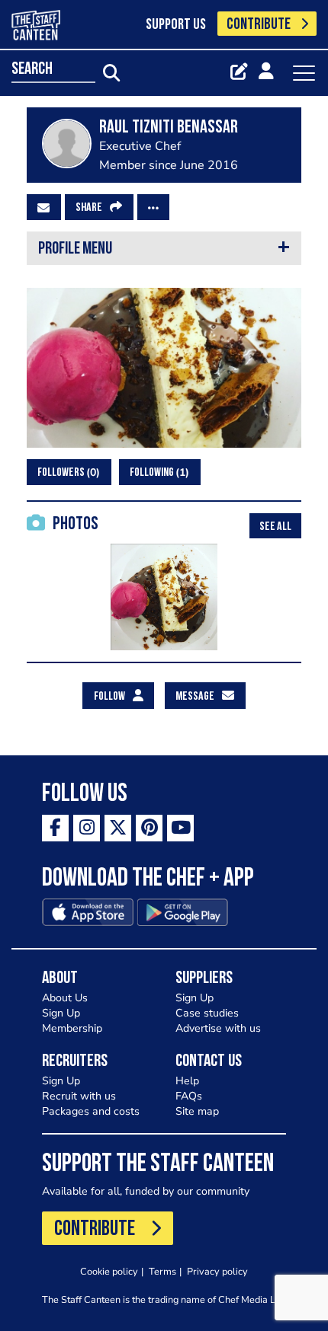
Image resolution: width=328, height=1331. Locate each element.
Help (187, 1081)
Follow (109, 697)
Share (89, 208)
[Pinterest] (149, 828)
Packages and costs (91, 1111)
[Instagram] (86, 828)
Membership (72, 1028)
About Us (65, 998)
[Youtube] (180, 828)
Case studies (207, 1013)
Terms (162, 1271)
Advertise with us (218, 1028)
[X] (118, 828)
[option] (164, 597)
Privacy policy (217, 1271)
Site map (197, 1111)
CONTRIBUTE (259, 25)
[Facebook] (55, 828)
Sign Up (61, 1013)
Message (194, 697)
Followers (66, 472)
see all (275, 527)
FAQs (188, 1096)
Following (157, 472)
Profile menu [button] (75, 249)
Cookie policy (109, 1271)
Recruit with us (79, 1096)
